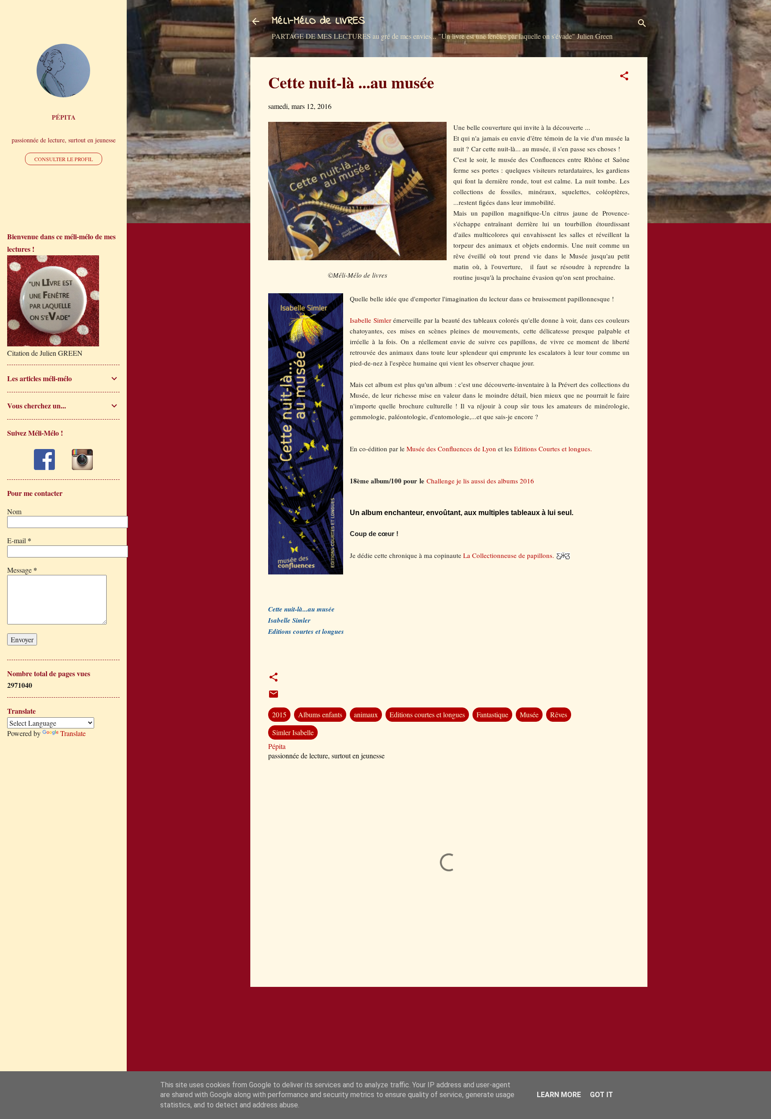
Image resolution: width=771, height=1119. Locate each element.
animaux (366, 714)
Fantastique (492, 714)
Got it (601, 1094)
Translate (73, 733)
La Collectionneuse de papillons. (508, 555)
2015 (279, 714)
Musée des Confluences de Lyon (452, 448)
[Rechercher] (642, 24)
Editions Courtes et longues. (553, 448)
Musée (529, 714)
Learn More (559, 1094)
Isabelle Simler (370, 320)
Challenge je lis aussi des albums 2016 (480, 480)
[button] (624, 77)
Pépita (63, 117)
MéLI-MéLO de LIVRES (318, 21)
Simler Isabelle (293, 732)
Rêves (558, 714)
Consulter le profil (63, 158)
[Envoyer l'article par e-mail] (273, 696)
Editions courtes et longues (427, 714)
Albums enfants (320, 714)
